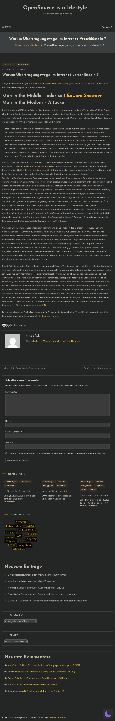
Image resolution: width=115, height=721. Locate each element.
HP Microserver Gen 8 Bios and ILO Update (47, 678)
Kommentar (11, 391)
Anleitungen (10, 481)
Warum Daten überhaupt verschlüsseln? (48, 83)
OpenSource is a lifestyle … (57, 8)
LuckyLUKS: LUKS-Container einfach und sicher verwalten (19, 499)
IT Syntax (99, 485)
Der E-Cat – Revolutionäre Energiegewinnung (25, 368)
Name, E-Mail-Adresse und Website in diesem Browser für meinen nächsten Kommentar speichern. (58, 453)
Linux (83, 489)
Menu (8, 26)
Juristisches (23, 64)
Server (93, 489)
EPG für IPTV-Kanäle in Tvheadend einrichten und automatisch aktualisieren (47, 600)
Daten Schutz (15, 678)
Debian (62, 481)
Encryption (8, 64)
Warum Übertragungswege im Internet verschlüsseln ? (50, 75)
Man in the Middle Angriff (39, 166)
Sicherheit (9, 485)
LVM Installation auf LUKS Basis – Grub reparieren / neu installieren (94, 503)
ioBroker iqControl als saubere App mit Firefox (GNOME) (36, 587)
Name (9, 421)
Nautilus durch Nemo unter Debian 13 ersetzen (32, 581)
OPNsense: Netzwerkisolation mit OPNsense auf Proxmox (37, 574)
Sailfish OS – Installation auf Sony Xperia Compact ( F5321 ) (50, 665)
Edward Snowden (85, 96)
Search (106, 27)
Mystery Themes (58, 717)
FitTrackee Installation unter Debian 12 (39, 684)
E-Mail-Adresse (13, 431)
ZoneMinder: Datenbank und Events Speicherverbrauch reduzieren (42, 594)
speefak (22, 69)
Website (9, 442)
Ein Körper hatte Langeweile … (97, 368)
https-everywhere (50, 316)
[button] (108, 714)
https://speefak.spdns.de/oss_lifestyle (58, 341)
